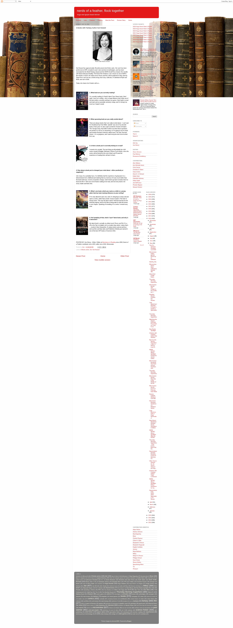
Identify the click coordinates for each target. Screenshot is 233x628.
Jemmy (135, 549)
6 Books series (85, 249)
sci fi (123, 610)
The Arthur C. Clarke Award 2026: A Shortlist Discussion (148, 49)
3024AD (78, 576)
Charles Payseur (137, 538)
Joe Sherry (136, 145)
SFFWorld (136, 238)
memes (88, 607)
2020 (150, 208)
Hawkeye (100, 583)
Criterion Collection (130, 578)
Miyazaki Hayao (87, 588)
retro (116, 610)
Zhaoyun (135, 569)
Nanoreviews (110, 588)
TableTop (89, 592)
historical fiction (152, 603)
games (101, 603)
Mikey (134, 553)
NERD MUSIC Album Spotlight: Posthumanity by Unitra (153, 354)
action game (100, 594)
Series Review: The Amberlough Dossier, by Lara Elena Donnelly (147, 88)
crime (142, 598)
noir (130, 607)
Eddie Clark (136, 176)
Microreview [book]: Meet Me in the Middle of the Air (152, 379)
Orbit (152, 588)
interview (111, 605)
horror (81, 605)
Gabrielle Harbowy (138, 178)
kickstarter (120, 605)
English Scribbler (138, 547)
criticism (78, 601)
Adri (106, 576)
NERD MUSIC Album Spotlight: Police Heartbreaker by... (153, 483)
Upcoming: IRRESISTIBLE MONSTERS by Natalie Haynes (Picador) (137, 212)
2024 (150, 199)
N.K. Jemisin (99, 588)
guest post (142, 603)
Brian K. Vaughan (80, 578)
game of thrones (91, 603)
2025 (150, 197)
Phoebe (78, 589)
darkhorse (114, 601)
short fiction (89, 612)
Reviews (78, 20)
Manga (139, 586)
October (152, 228)
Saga (122, 589)
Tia (134, 566)
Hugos (141, 583)
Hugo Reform (132, 583)
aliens (109, 594)
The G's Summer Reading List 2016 (152, 247)
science (130, 610)
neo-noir (124, 607)
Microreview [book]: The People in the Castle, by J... (153, 288)
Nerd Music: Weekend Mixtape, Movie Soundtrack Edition (153, 424)
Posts (137, 123)
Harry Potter (90, 583)
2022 (150, 204)
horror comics (90, 605)
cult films (86, 601)
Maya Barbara (137, 551)
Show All (142, 245)
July (151, 238)
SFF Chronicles (136, 221)
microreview (98, 607)
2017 (150, 216)
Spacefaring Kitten (138, 564)
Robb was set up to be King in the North (137, 224)
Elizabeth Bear (116, 581)
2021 (150, 206)
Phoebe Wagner (137, 185)
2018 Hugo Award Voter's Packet (142, 39)
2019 (150, 211)
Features (92, 20)
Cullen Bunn (140, 578)
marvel (81, 607)
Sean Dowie (136, 560)
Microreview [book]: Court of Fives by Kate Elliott (153, 388)
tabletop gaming (80, 614)
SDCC (116, 589)
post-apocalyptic (93, 610)
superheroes (150, 612)
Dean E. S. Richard (138, 174)
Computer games (119, 578)
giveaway (115, 603)
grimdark (133, 603)
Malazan (133, 586)
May (151, 243)
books (123, 596)
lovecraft (149, 605)
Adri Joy (135, 143)
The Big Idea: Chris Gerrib (136, 233)
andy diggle (117, 594)
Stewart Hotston (137, 187)
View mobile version (102, 260)
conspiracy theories (112, 598)
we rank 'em (134, 614)
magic (155, 605)
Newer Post (80, 256)
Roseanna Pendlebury (139, 156)
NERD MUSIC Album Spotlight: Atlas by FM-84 (152, 433)
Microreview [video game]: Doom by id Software (152, 255)
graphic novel (124, 603)
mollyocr (111, 607)
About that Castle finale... (152, 275)
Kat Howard (96, 249)
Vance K (135, 136)
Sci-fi (129, 589)
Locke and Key (123, 586)
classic (148, 596)
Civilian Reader (135, 207)
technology (89, 614)
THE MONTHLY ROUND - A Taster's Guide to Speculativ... (153, 307)
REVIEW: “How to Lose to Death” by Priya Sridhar (137, 200)
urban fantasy (104, 614)
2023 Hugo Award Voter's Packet (142, 31)
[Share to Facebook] (103, 247)
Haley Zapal (136, 180)
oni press (147, 607)
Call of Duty (91, 578)
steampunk (126, 612)
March (152, 504)
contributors (123, 598)
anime (134, 594)
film (155, 601)
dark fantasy (104, 601)
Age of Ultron (115, 576)
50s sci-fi (85, 576)
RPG (99, 589)
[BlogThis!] (100, 247)
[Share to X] (102, 247)
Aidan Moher (136, 529)
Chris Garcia (136, 167)
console (102, 598)
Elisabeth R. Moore (138, 542)
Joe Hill (94, 586)
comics (91, 598)
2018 (150, 213)
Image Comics (150, 583)
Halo (84, 583)
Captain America (101, 578)
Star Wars (146, 589)
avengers (151, 594)
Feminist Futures (142, 581)
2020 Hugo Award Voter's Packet (142, 35)
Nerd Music (130, 588)
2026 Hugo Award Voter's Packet (142, 26)
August (152, 236)
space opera (101, 612)
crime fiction (150, 598)
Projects (100, 20)
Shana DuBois (137, 562)
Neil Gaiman (121, 588)
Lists (85, 20)
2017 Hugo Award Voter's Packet (142, 41)
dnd (130, 601)
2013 (150, 520)
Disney (87, 581)
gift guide (108, 603)
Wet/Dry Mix (152, 262)
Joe (91, 249)
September (153, 232)
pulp (112, 610)
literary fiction (130, 605)
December (153, 220)
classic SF (154, 596)
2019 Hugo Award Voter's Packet (142, 37)
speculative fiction (114, 612)
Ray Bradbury (107, 589)
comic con (81, 598)
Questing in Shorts (89, 589)
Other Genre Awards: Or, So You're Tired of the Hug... (153, 464)
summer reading (137, 612)
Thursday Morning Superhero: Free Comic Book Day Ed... (153, 444)
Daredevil (121, 579)
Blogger (129, 621)
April (151, 502)
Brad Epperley (137, 534)
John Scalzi (103, 586)
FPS (125, 581)
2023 (150, 201)
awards (78, 596)
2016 (150, 218)
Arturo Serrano (137, 152)
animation (125, 594)
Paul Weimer (136, 154)
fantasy (145, 601)
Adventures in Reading (109, 242)
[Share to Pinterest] (105, 247)
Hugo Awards (109, 583)
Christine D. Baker (138, 169)
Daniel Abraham (110, 579)
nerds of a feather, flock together (100, 11)
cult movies (95, 601)
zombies (143, 614)
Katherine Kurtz (113, 586)
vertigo (113, 614)
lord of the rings (141, 605)
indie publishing (100, 605)
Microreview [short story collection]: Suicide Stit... (153, 268)
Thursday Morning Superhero (153, 281)
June (151, 240)
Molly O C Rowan (138, 555)
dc (119, 601)
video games (123, 614)
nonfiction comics (138, 607)
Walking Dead (80, 594)
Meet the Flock (109, 20)
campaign (134, 596)
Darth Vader (141, 579)
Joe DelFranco (137, 182)
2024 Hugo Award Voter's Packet (142, 28)
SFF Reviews (137, 196)
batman (95, 596)
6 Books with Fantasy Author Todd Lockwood (153, 473)
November (153, 224)
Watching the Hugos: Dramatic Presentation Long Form (153, 323)
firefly (82, 603)
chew (141, 596)
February (152, 507)
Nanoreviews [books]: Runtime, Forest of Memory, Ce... (153, 455)
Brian (134, 536)
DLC (102, 579)
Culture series (79, 579)
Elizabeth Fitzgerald (138, 545)
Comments (138, 126)
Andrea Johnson (137, 531)
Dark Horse (131, 579)
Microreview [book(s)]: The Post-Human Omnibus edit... (152, 364)
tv (95, 614)
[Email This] (98, 247)
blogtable (104, 596)
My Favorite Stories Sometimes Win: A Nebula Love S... (153, 343)
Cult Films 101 (151, 578)
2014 (150, 517)
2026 (150, 194)
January (152, 510)
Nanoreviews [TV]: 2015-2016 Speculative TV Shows (153, 495)
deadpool (125, 601)
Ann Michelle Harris (138, 165)
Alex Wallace (136, 163)
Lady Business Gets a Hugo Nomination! (153, 414)
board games (114, 596)
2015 (150, 515)
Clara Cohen (136, 171)
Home (130, 20)
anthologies (142, 594)
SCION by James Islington (137, 240)
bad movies (86, 596)
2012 (150, 522)
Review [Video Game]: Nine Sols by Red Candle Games (148, 100)
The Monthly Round (107, 592)
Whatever (136, 231)
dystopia (136, 601)
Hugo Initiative (122, 583)
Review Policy (121, 20)
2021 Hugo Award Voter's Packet (142, 33)
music (117, 607)
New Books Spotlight (152, 329)
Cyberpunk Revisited (91, 579)
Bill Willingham (124, 576)
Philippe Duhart (137, 558)
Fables (132, 581)
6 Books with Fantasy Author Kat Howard (153, 335)
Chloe (110, 578)
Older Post (125, 256)
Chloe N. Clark (137, 540)
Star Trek (137, 589)
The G (135, 134)
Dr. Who (95, 581)
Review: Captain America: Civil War (152, 396)
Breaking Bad (144, 576)
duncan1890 (115, 621)
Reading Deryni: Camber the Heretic (152, 297)
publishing (105, 610)
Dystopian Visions (104, 581)
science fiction (142, 610)
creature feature (134, 598)
